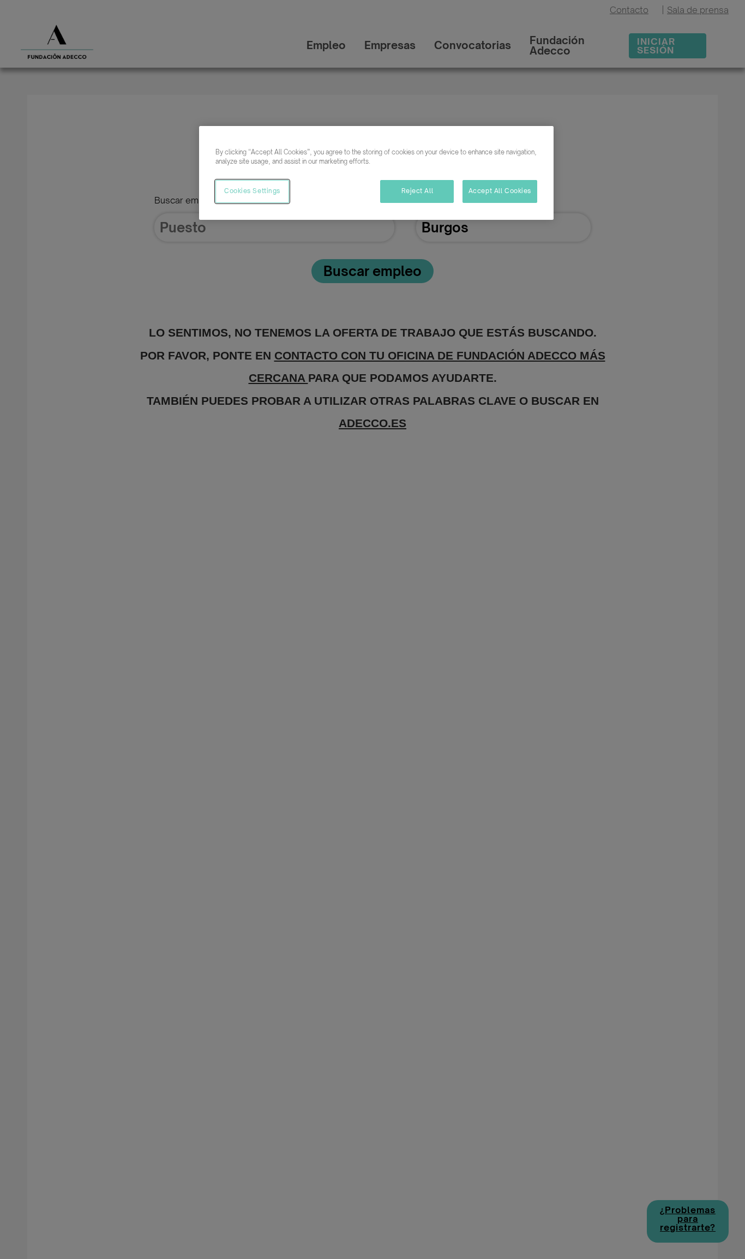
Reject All (417, 191)
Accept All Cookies (499, 191)
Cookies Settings (252, 191)
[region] (376, 173)
